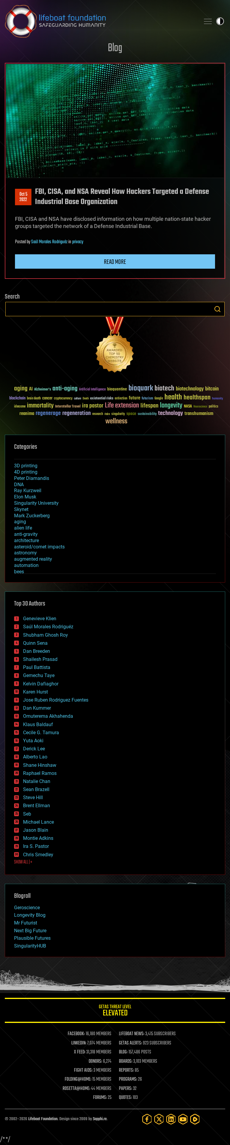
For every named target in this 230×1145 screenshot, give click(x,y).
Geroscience (27, 907)
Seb (27, 814)
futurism (147, 399)
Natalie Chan (36, 781)
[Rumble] (195, 1119)
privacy (77, 242)
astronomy (25, 553)
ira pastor (92, 405)
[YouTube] (183, 1119)
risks (107, 414)
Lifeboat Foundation (43, 1119)
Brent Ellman (36, 805)
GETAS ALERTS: (130, 1043)
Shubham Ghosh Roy (45, 635)
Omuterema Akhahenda (48, 716)
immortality (40, 405)
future (134, 398)
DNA (19, 484)
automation (26, 565)
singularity (118, 414)
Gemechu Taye (39, 675)
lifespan (149, 405)
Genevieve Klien (39, 618)
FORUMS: (100, 1098)
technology (170, 413)
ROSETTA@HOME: (76, 1089)
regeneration (76, 413)
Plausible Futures (32, 938)
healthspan (197, 398)
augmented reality (33, 559)
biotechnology (190, 389)
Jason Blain (35, 830)
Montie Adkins (38, 838)
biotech (164, 388)
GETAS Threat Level (115, 1011)
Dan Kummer (37, 708)
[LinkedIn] (171, 1119)
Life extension (122, 406)
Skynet (21, 509)
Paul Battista (36, 667)
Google (159, 399)
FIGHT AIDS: (83, 1070)
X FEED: (79, 1052)
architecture (26, 540)
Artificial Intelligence (92, 390)
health (173, 397)
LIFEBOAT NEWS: (131, 1034)
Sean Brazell (36, 789)
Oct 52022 (23, 197)
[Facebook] (147, 1119)
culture (77, 398)
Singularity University (36, 503)
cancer (47, 398)
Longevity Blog (30, 915)
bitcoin (212, 389)
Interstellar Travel (68, 407)
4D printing (25, 472)
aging (21, 389)
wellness (116, 421)
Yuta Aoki (33, 740)
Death (86, 398)
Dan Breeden (36, 651)
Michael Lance (38, 822)
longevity (171, 406)
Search (217, 309)
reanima (26, 413)
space (131, 413)
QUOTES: (125, 1098)
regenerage (48, 413)
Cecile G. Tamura (41, 732)
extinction (121, 399)
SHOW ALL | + (23, 862)
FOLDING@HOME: (78, 1079)
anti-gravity (26, 534)
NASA (188, 406)
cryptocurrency (63, 399)
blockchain (17, 398)
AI (31, 389)
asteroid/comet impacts (39, 547)
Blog (115, 48)
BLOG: (123, 1052)
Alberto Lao (35, 757)
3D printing (25, 466)
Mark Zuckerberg (32, 515)
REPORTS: (126, 1070)
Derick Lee (34, 749)
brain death (34, 399)
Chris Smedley (38, 854)
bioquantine (117, 389)
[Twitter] (159, 1119)
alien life (23, 528)
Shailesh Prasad (40, 659)
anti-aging (65, 389)
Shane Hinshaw (39, 765)
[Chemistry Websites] (115, 346)
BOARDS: (125, 1061)
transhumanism (198, 413)
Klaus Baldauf (38, 724)
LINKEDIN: (78, 1043)
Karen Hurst (35, 692)
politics (213, 407)
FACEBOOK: (76, 1034)
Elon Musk (25, 497)
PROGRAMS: (128, 1079)
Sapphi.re (100, 1119)
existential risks (101, 398)
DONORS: (95, 1061)
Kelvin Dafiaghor (40, 684)
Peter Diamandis (31, 478)
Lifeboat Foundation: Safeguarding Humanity (100, 21)
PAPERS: (125, 1089)
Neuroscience (200, 407)
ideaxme (19, 407)
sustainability (147, 414)
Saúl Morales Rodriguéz (49, 242)
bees (19, 571)
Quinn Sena (35, 643)
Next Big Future (30, 930)
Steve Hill (33, 797)
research (97, 414)
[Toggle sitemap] (208, 21)
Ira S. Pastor (36, 846)
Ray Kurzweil (27, 490)
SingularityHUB (30, 946)
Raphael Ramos (40, 773)
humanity (217, 399)
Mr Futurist (25, 923)
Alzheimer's (42, 389)
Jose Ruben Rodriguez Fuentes (55, 700)
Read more (115, 262)
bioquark (140, 388)
